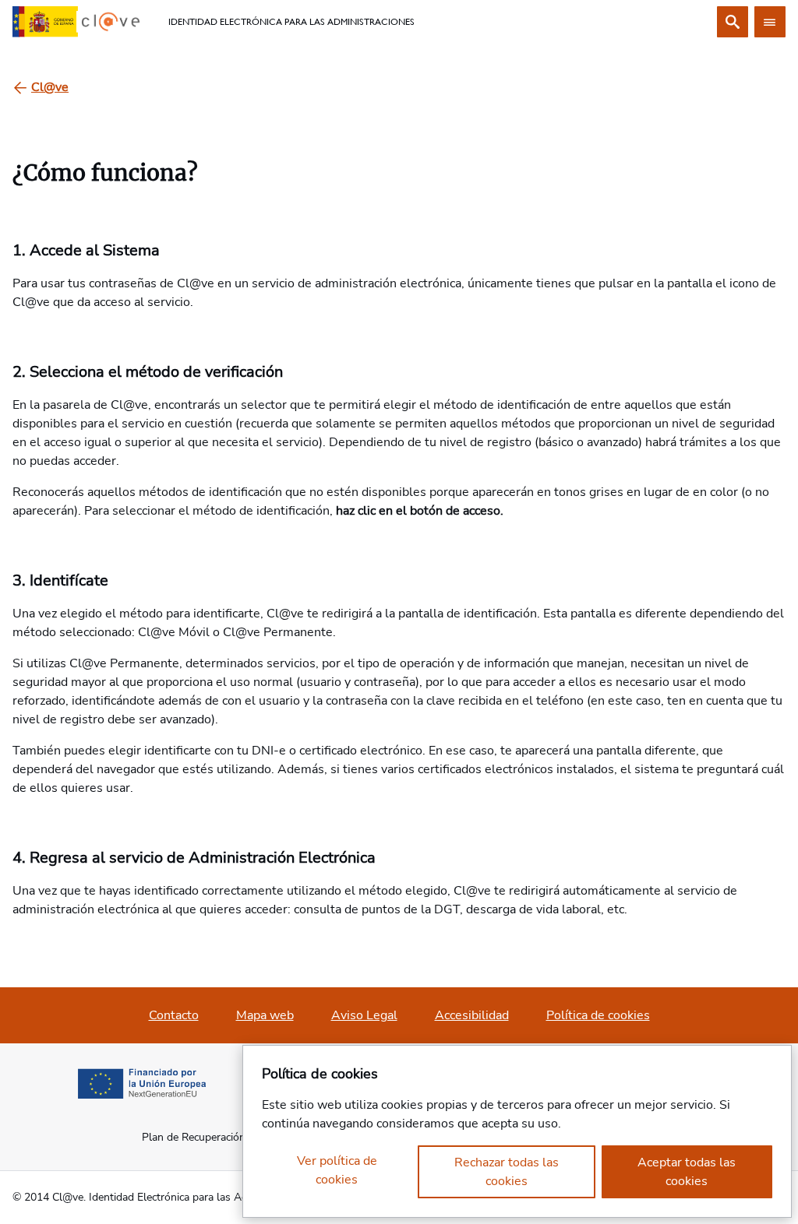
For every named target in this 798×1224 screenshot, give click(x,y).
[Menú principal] (770, 21)
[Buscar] (732, 21)
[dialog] (517, 1131)
